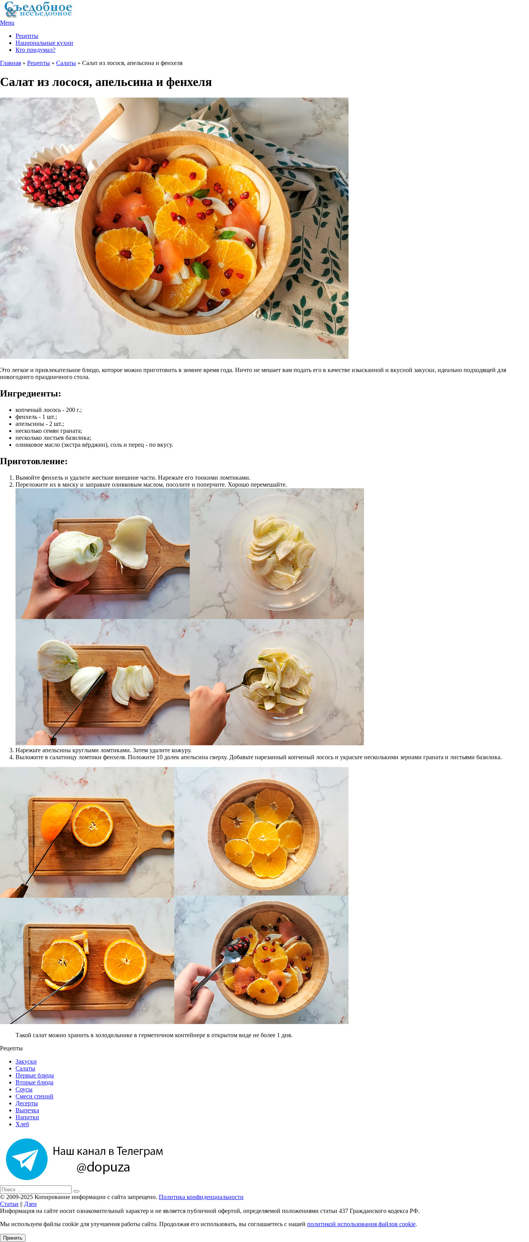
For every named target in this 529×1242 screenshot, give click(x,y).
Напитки (27, 1117)
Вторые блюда (34, 1082)
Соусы (24, 1089)
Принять (12, 1238)
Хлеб (22, 1124)
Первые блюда (34, 1075)
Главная (10, 63)
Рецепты (26, 36)
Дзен (30, 1204)
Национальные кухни (44, 42)
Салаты (66, 63)
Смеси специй (34, 1096)
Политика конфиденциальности (201, 1197)
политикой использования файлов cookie (361, 1224)
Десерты (26, 1103)
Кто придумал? (35, 49)
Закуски (26, 1061)
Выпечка (27, 1110)
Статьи (9, 1204)
